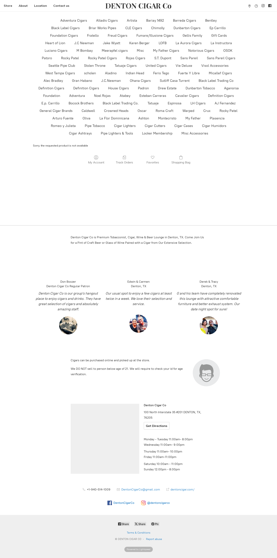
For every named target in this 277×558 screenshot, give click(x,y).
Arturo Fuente (62, 118)
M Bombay (85, 51)
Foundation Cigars (64, 35)
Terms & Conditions (138, 532)
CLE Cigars (133, 28)
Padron (143, 88)
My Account (96, 162)
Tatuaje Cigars (126, 66)
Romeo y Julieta (63, 126)
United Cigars (156, 66)
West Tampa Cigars (60, 73)
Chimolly (158, 28)
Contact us (61, 6)
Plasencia (217, 118)
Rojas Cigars (135, 58)
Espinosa (174, 103)
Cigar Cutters (155, 126)
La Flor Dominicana (114, 118)
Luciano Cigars (56, 51)
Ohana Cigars (140, 81)
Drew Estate (167, 88)
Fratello (93, 35)
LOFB (163, 43)
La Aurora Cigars (189, 43)
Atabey (125, 96)
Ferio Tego (161, 73)
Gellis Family (192, 35)
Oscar (142, 111)
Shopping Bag (180, 162)
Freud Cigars (117, 35)
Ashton (143, 118)
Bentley (211, 20)
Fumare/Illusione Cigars (155, 35)
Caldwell (88, 111)
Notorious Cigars (201, 51)
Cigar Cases (183, 126)
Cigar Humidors (214, 126)
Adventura (77, 96)
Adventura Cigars (73, 20)
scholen (90, 73)
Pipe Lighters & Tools (117, 133)
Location (40, 6)
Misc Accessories (194, 133)
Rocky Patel (70, 58)
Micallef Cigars (220, 73)
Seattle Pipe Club (61, 66)
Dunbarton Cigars (187, 28)
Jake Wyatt (111, 43)
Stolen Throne (95, 66)
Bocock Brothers (81, 103)
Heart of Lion (55, 43)
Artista (132, 20)
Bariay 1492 (155, 20)
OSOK (227, 51)
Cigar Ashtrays (80, 133)
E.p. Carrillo (50, 103)
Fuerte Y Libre (189, 73)
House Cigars (118, 88)
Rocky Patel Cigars (102, 58)
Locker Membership (157, 133)
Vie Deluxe (184, 66)
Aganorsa (231, 88)
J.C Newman (84, 43)
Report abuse (154, 539)
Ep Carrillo (218, 28)
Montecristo (167, 118)
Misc (140, 51)
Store (8, 6)
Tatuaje (153, 103)
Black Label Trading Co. (120, 103)
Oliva (86, 118)
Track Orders (124, 162)
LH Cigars (198, 103)
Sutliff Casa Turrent (175, 81)
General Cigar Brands (56, 111)
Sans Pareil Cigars (221, 58)
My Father (193, 118)
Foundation (51, 96)
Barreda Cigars (184, 20)
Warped (188, 111)
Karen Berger (139, 43)
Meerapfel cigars (115, 51)
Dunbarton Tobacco (200, 88)
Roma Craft (164, 111)
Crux (206, 111)
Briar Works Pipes (102, 28)
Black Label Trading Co (216, 81)
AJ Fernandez (225, 103)
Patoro (47, 58)
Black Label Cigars (65, 28)
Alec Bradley (53, 81)
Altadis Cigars (107, 20)
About (23, 6)
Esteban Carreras (152, 96)
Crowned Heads (116, 111)
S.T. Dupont (162, 58)
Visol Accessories (215, 66)
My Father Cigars (166, 51)
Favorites (152, 162)
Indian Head (135, 73)
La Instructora (221, 43)
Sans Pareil (189, 58)
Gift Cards (219, 35)
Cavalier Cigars (187, 96)
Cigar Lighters (125, 126)
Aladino (111, 73)
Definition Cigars (51, 88)
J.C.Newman (111, 81)
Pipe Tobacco (95, 126)
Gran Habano (82, 81)
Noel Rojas (102, 96)
